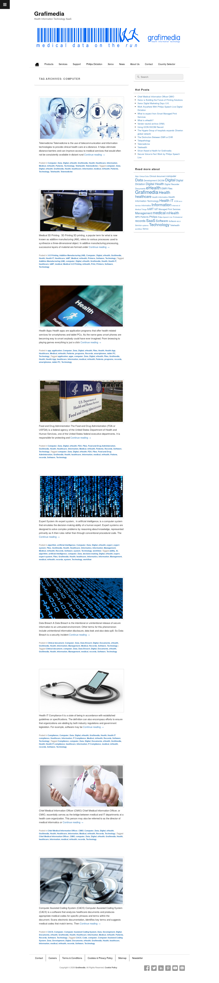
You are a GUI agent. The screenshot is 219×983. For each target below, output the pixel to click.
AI (117, 550)
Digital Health (155, 183)
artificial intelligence (66, 544)
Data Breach (86, 642)
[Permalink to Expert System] (81, 517)
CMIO (81, 830)
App (137, 176)
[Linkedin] (161, 968)
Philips (153, 217)
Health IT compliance (55, 743)
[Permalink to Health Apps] (81, 326)
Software (100, 258)
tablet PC (111, 353)
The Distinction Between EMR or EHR (155, 137)
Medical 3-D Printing (72, 264)
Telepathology (144, 140)
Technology (69, 165)
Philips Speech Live (165, 217)
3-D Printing (53, 255)
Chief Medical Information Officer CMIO (156, 96)
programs (79, 353)
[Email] (182, 968)
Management (110, 547)
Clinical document (56, 642)
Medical (42, 165)
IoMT (68, 258)
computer (110, 165)
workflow (97, 550)
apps (71, 356)
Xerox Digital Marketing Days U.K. (153, 103)
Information (112, 162)
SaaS (150, 220)
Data (60, 162)
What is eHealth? (145, 120)
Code (84, 937)
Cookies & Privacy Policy (100, 958)
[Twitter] (154, 968)
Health (92, 162)
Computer (52, 162)
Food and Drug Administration (101, 445)
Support (77, 64)
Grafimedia (49, 13)
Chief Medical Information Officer (63, 830)
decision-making (90, 553)
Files (95, 350)
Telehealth (80, 165)
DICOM (161, 180)
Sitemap (122, 958)
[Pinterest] (168, 968)
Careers (53, 958)
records (118, 359)
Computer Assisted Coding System (80, 931)
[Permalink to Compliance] (81, 711)
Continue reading (94, 154)
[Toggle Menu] (5, 4)
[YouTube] (175, 968)
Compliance (53, 735)
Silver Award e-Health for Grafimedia (154, 150)
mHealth (51, 165)
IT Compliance (79, 738)
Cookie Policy (111, 967)
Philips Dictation (94, 64)
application (57, 350)
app (49, 350)
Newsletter (137, 958)
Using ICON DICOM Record (150, 127)
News (122, 64)
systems (145, 225)
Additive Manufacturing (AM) (72, 255)
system (77, 550)
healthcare (76, 168)
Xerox (111, 64)
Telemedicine (92, 165)
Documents (105, 642)
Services (63, 64)
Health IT (50, 258)
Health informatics (160, 197)
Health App (110, 350)
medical (97, 168)
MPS (137, 216)
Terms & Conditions (72, 958)
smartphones (100, 353)
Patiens (113, 454)
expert (110, 544)
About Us (134, 64)
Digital (66, 162)
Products (48, 64)
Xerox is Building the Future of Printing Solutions (160, 99)
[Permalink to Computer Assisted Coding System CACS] (81, 904)
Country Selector (166, 64)
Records (89, 353)
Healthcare (101, 162)
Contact (149, 64)
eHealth (73, 162)
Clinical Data (144, 176)
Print (93, 264)
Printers (91, 258)
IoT (156, 209)
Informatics (86, 547)
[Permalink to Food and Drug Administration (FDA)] (81, 422)
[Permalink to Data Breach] (81, 619)
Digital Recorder (172, 184)
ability (112, 550)
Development (109, 931)
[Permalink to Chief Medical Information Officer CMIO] (81, 806)
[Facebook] (147, 968)
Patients (59, 165)
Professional (177, 217)
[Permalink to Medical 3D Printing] (81, 231)
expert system (45, 556)
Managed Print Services (169, 209)
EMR (164, 188)
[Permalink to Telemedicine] (81, 139)
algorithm (52, 544)
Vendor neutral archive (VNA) (151, 123)
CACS (50, 931)
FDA (80, 445)
